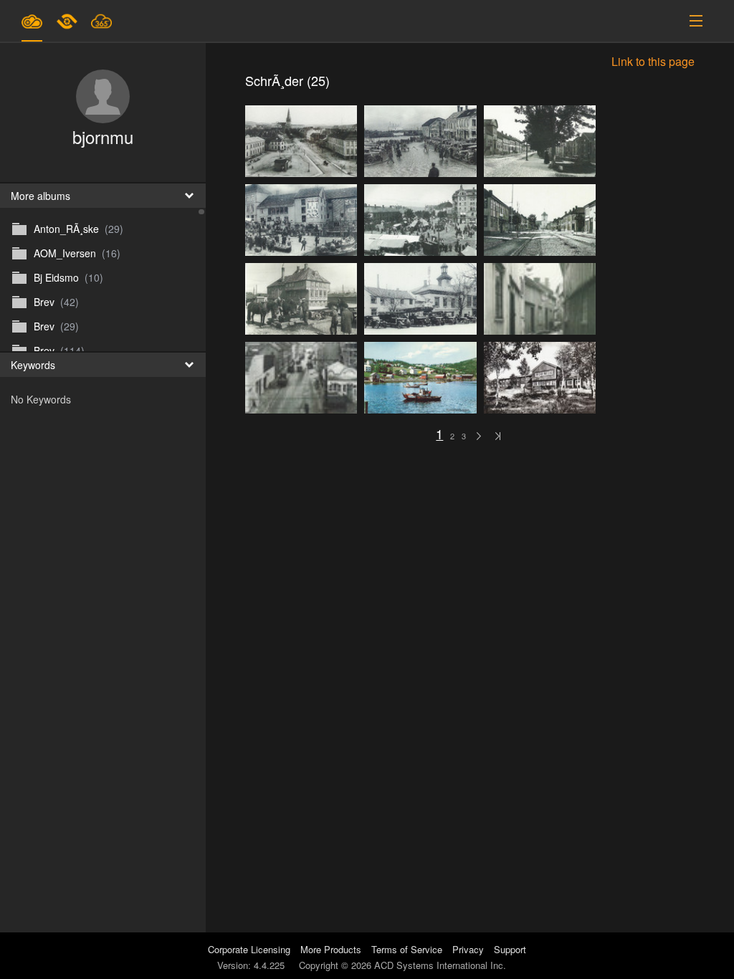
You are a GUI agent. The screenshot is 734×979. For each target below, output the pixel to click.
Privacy (468, 949)
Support (510, 949)
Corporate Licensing (250, 949)
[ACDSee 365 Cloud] (101, 21)
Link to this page (653, 65)
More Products (330, 949)
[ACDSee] (68, 21)
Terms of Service (406, 949)
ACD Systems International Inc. (440, 965)
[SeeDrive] (32, 21)
